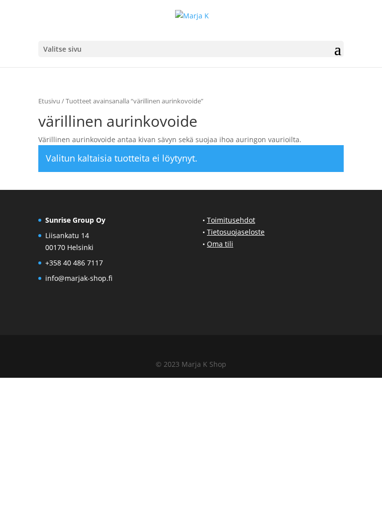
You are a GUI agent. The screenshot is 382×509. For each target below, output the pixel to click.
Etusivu (49, 100)
